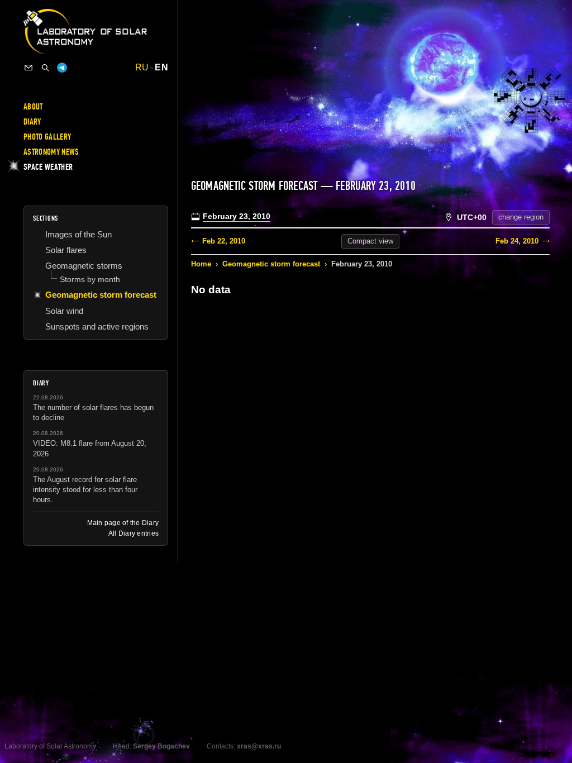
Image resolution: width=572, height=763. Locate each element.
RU (142, 67)
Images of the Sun (78, 234)
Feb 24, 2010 (516, 241)
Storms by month (90, 279)
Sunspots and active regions (97, 326)
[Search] (45, 68)
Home (201, 264)
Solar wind (64, 311)
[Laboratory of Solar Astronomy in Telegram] (62, 68)
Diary (32, 121)
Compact (370, 241)
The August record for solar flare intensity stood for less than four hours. (85, 489)
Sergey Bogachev (161, 746)
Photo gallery (47, 136)
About (33, 106)
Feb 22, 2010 (223, 241)
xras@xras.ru (259, 746)
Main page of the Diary (123, 523)
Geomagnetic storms (83, 265)
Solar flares (66, 250)
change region (521, 217)
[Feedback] (28, 68)
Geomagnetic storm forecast (271, 264)
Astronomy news (51, 152)
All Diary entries (133, 533)
